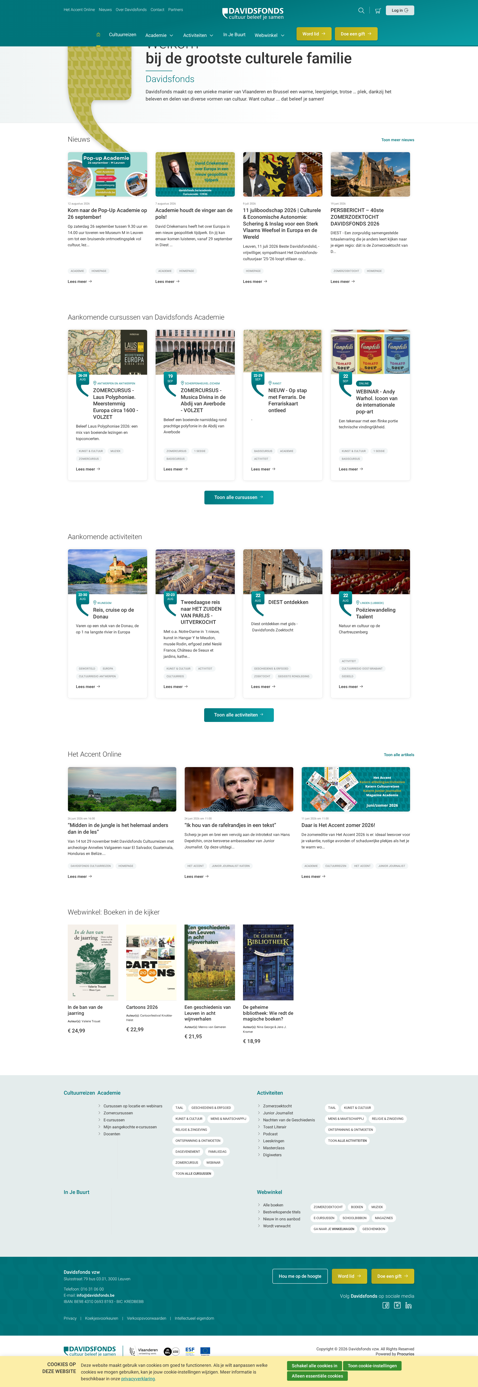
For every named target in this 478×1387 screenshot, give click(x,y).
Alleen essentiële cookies (317, 1376)
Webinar (213, 1162)
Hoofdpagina (98, 39)
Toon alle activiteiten (236, 715)
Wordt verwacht (276, 1226)
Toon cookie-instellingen (372, 1365)
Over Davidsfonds (131, 9)
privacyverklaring (138, 1378)
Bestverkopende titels (281, 1212)
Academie (156, 35)
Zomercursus (187, 1162)
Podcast (270, 1134)
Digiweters (272, 1155)
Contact (157, 9)
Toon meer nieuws (397, 139)
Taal (179, 1108)
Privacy (70, 1318)
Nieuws (105, 9)
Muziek (377, 1207)
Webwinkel (267, 35)
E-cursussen (114, 1120)
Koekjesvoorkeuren (101, 1318)
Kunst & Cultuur (189, 1119)
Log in (397, 10)
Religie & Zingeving (191, 1130)
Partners (175, 9)
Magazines (384, 1218)
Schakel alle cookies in (314, 1365)
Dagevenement (188, 1152)
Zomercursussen (118, 1113)
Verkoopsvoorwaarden (146, 1318)
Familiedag (217, 1152)
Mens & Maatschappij (228, 1119)
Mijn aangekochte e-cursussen (130, 1127)
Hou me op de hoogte (300, 1276)
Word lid (311, 33)
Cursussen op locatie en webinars (132, 1106)
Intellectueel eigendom (194, 1318)
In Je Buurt (234, 34)
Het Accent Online (79, 9)
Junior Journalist (277, 1113)
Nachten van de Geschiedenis (288, 1120)
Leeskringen (273, 1141)
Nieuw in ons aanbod (281, 1219)
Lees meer (77, 281)
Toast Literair (274, 1127)
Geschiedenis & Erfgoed (211, 1108)
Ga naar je (334, 1229)
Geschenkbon (373, 1229)
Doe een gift (353, 33)
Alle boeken (272, 1205)
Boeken (357, 1207)
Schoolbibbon (354, 1218)
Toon (193, 1173)
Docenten (111, 1134)
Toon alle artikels (399, 754)
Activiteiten (195, 35)
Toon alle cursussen (235, 497)
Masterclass (273, 1148)
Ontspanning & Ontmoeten (198, 1141)
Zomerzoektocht (277, 1106)
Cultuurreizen (122, 34)
